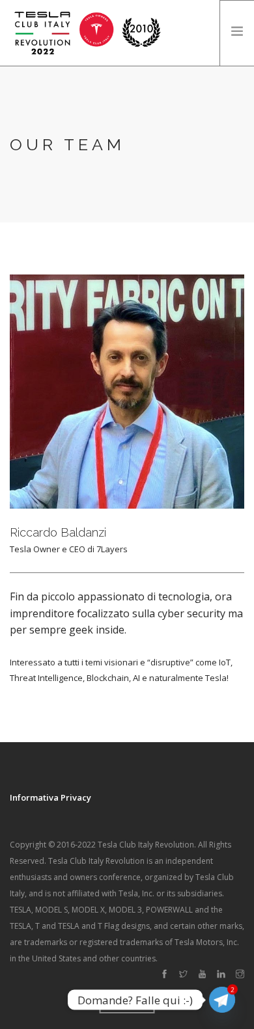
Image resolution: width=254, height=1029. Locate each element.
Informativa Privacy (50, 797)
